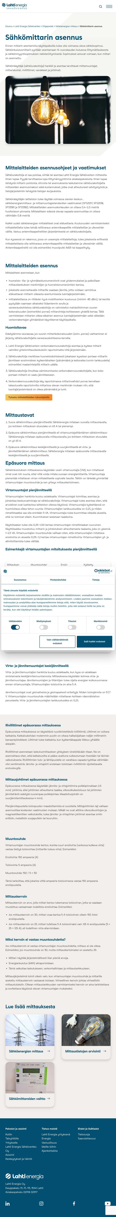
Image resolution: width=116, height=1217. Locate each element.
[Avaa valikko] (109, 7)
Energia (46, 1138)
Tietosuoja (84, 1134)
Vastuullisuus (49, 1142)
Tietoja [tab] (96, 580)
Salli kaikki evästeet (94, 641)
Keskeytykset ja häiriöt (18, 1159)
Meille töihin (49, 1146)
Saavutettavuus (87, 1138)
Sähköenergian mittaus (67, 26)
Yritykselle (11, 1142)
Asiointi (9, 1154)
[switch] (43, 627)
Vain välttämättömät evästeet (57, 642)
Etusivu (9, 26)
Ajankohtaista (50, 1150)
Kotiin (8, 1134)
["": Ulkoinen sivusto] (99, 571)
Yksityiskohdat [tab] (58, 580)
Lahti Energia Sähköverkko (27, 26)
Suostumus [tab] (20, 580)
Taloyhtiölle (12, 1138)
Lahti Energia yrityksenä (56, 1134)
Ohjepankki (47, 26)
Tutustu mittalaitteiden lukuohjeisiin (28, 397)
